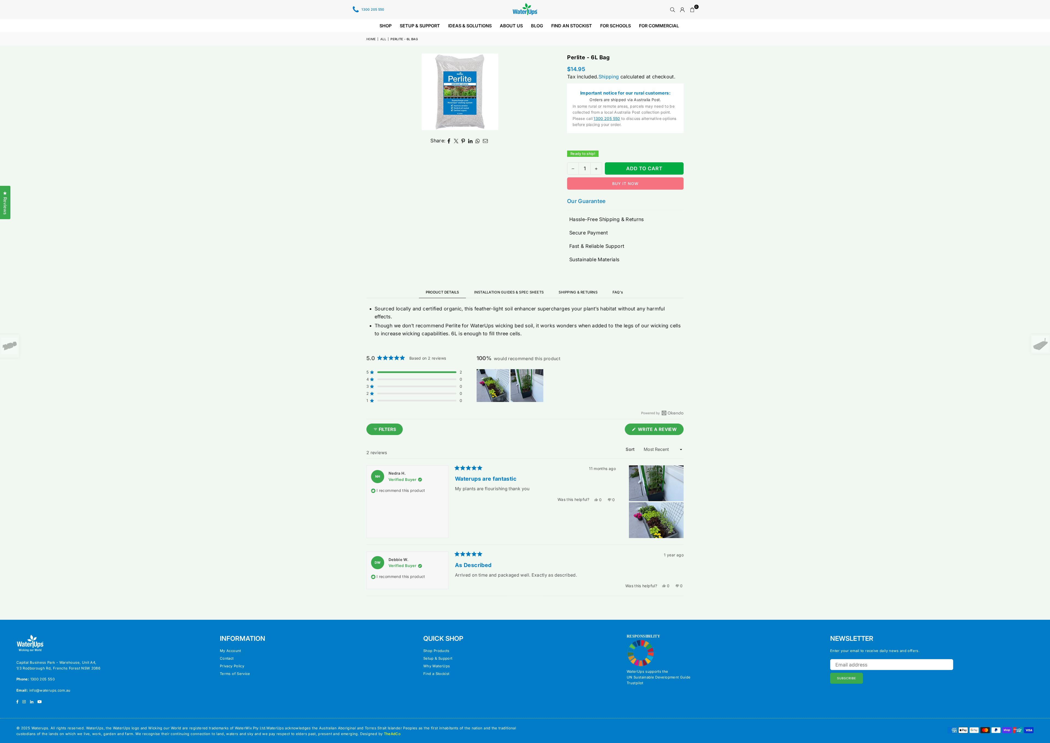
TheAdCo (392, 734)
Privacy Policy (232, 666)
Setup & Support (420, 25)
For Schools (615, 25)
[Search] (673, 9)
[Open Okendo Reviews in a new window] (662, 413)
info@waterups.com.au (50, 690)
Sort (631, 449)
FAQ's (617, 292)
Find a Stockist (436, 673)
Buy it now (625, 183)
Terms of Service (235, 673)
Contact (227, 658)
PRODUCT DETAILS (442, 292)
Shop (386, 25)
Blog (537, 25)
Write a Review (660, 430)
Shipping (609, 77)
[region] (510, 385)
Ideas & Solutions (470, 25)
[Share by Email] (485, 141)
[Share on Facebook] (449, 141)
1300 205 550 (372, 9)
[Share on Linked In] (470, 141)
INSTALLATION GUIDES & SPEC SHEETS (509, 292)
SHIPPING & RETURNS (578, 292)
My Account (230, 650)
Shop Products (436, 650)
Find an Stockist (571, 25)
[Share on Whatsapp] (478, 141)
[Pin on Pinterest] (463, 141)
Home (371, 39)
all (383, 39)
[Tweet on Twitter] (456, 141)
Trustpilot (635, 683)
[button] (692, 9)
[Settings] (682, 9)
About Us (511, 25)
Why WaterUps (436, 666)
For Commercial (659, 25)
